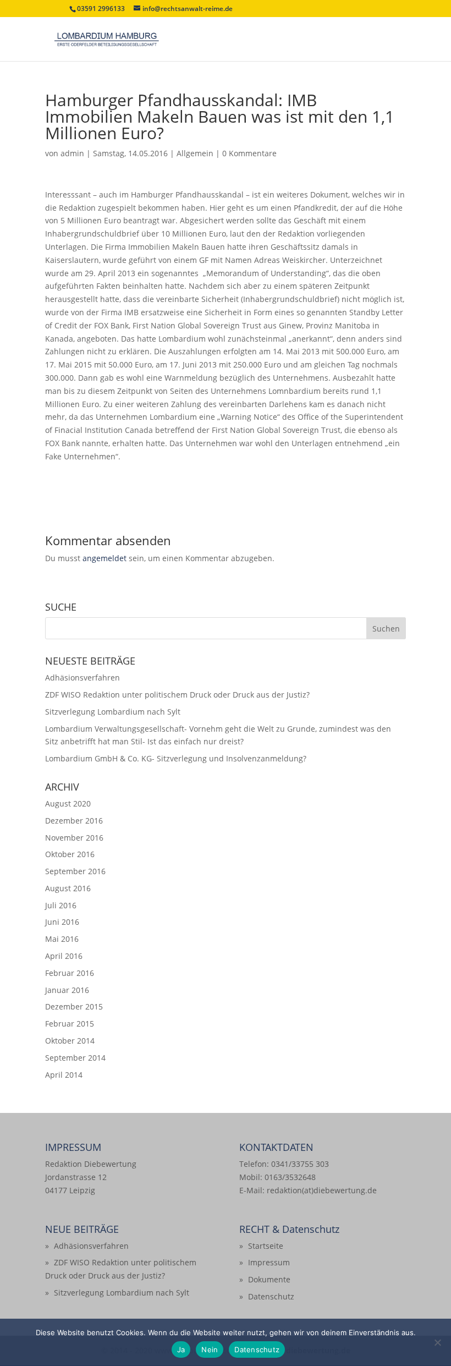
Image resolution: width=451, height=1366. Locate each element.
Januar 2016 (67, 990)
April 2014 (63, 1074)
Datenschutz (271, 1296)
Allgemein (195, 153)
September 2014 (75, 1057)
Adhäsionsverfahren (82, 677)
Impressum (269, 1262)
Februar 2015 (69, 1023)
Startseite (265, 1246)
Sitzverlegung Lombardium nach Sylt (112, 711)
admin (72, 153)
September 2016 (75, 871)
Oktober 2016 (70, 854)
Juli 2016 (60, 905)
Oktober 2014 (70, 1040)
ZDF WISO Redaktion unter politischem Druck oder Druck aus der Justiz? (177, 694)
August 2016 (68, 888)
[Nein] (437, 1342)
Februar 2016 (69, 973)
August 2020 (68, 803)
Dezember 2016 (74, 820)
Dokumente (269, 1279)
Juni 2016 (62, 922)
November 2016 (74, 837)
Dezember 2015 (74, 1006)
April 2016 (63, 956)
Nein (209, 1349)
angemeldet (104, 558)
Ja (181, 1349)
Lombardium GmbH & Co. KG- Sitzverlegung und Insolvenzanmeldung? (175, 758)
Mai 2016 (62, 939)
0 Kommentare (249, 153)
